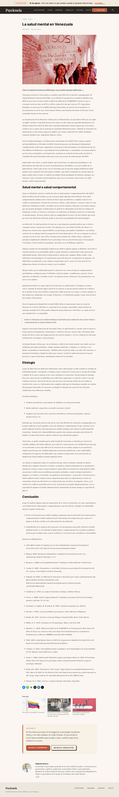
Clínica (50, 10)
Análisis (24, 19)
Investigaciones (39, 10)
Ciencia (30, 19)
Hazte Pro (101, 10)
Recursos (79, 10)
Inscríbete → (100, 3)
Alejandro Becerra (36, 29)
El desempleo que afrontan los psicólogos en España (81, 713)
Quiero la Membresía (38, 747)
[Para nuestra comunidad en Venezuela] (34, 705)
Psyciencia (13, 10)
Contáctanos (79, 788)
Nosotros (101, 788)
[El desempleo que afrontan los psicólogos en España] (84, 705)
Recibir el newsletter (64, 748)
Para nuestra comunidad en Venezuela (33, 712)
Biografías (59, 10)
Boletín (88, 10)
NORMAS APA (69, 10)
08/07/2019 (25, 29)
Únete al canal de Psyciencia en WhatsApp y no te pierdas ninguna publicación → (53, 90)
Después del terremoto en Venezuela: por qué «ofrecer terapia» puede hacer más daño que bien (58, 714)
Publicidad (91, 788)
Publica (110, 788)
